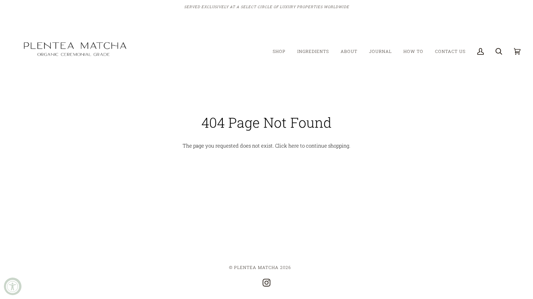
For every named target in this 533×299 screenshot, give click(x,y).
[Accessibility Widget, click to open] (12, 286)
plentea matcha (256, 267)
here (293, 145)
